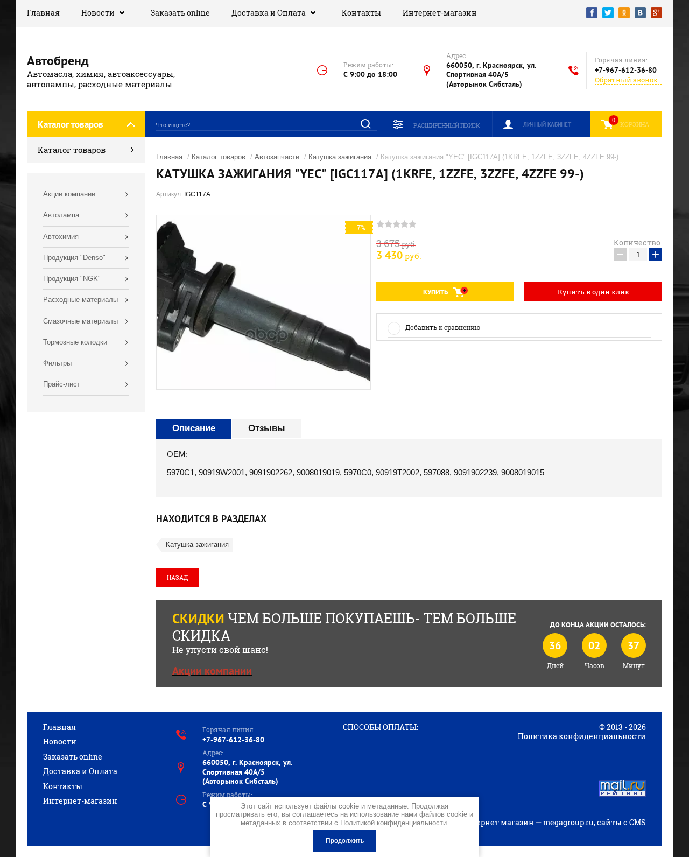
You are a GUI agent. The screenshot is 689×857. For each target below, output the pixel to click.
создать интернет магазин (482, 822)
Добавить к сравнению (442, 327)
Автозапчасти (277, 157)
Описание (193, 428)
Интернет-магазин (440, 13)
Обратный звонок (626, 80)
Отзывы (266, 428)
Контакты (361, 13)
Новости (98, 13)
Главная (43, 13)
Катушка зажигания (339, 157)
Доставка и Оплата (268, 13)
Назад (177, 577)
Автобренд (58, 60)
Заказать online (180, 13)
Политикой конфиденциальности (393, 823)
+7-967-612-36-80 (626, 70)
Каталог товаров (72, 149)
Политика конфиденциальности (582, 736)
